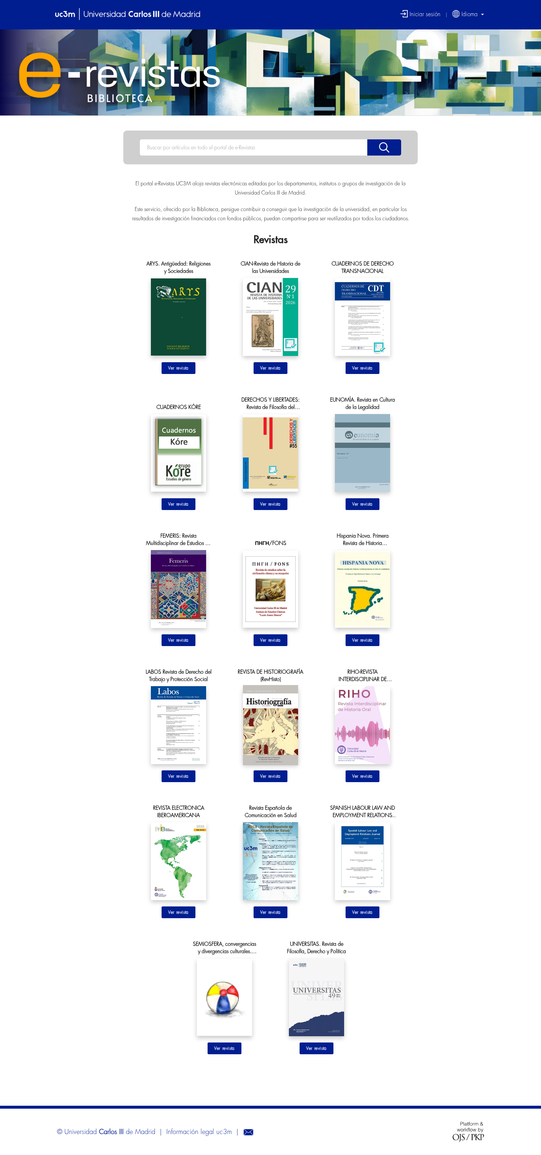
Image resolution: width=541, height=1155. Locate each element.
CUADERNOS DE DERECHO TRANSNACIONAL (363, 267)
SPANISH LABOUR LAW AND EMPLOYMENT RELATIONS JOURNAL (362, 812)
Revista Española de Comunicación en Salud (271, 811)
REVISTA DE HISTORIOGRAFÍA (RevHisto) (270, 675)
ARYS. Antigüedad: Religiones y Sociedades (178, 267)
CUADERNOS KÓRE (178, 407)
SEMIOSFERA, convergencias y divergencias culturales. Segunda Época (224, 948)
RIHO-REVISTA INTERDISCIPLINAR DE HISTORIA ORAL (363, 676)
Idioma (470, 14)
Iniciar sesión (424, 14)
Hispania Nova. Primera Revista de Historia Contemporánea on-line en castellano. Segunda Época (362, 540)
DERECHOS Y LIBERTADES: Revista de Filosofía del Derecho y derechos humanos (270, 404)
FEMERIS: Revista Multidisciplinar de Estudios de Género (178, 540)
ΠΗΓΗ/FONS (270, 543)
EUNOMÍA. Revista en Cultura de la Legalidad (362, 403)
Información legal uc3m (199, 1132)
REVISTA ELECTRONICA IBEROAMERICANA (178, 811)
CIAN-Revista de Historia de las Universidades (270, 267)
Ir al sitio (179, 368)
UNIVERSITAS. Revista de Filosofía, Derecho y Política (316, 947)
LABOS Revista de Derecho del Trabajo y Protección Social (179, 675)
